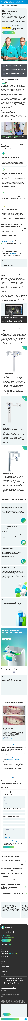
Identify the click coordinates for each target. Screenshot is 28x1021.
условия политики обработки (14, 841)
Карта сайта (3, 990)
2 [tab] (13, 777)
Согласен (7, 1014)
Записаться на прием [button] (8, 32)
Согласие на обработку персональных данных (10, 994)
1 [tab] (13, 744)
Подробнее (6, 639)
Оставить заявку (8, 846)
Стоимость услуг (5, 966)
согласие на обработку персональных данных (16, 840)
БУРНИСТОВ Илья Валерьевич (10, 738)
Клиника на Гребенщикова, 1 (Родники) (15, 757)
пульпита (3, 241)
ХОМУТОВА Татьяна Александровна (13, 759)
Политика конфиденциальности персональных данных (11, 992)
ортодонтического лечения (17, 246)
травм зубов (12, 253)
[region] (14, 6)
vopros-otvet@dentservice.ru (7, 937)
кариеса (21, 240)
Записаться (6, 940)
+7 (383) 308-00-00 (5, 935)
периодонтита (10, 241)
